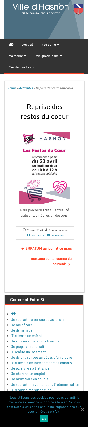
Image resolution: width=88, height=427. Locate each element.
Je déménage (21, 330)
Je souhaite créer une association (37, 319)
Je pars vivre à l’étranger (30, 368)
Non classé (58, 235)
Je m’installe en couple (29, 379)
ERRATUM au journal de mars (49, 248)
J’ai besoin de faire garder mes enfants (41, 363)
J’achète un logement (28, 352)
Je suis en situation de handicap (36, 341)
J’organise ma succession (31, 390)
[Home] (11, 44)
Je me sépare (21, 325)
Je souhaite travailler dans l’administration (45, 384)
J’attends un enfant (26, 335)
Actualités (26, 88)
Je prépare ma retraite (28, 346)
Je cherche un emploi (28, 373)
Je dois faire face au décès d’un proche (41, 357)
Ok (44, 419)
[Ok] (82, 409)
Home (12, 88)
